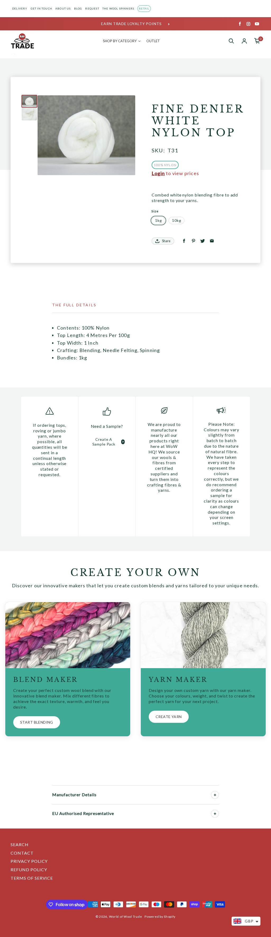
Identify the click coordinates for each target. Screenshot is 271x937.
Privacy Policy (29, 861)
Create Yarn (169, 716)
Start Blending (36, 722)
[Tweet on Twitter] (202, 241)
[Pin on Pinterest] (193, 241)
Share (166, 241)
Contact (22, 852)
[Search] (231, 41)
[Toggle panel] (215, 795)
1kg (158, 220)
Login (158, 173)
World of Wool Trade (125, 917)
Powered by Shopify (159, 917)
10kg (176, 220)
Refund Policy (29, 869)
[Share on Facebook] (184, 241)
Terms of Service (32, 877)
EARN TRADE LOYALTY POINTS (131, 23)
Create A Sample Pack (103, 441)
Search (20, 844)
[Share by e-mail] (212, 241)
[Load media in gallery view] (29, 101)
